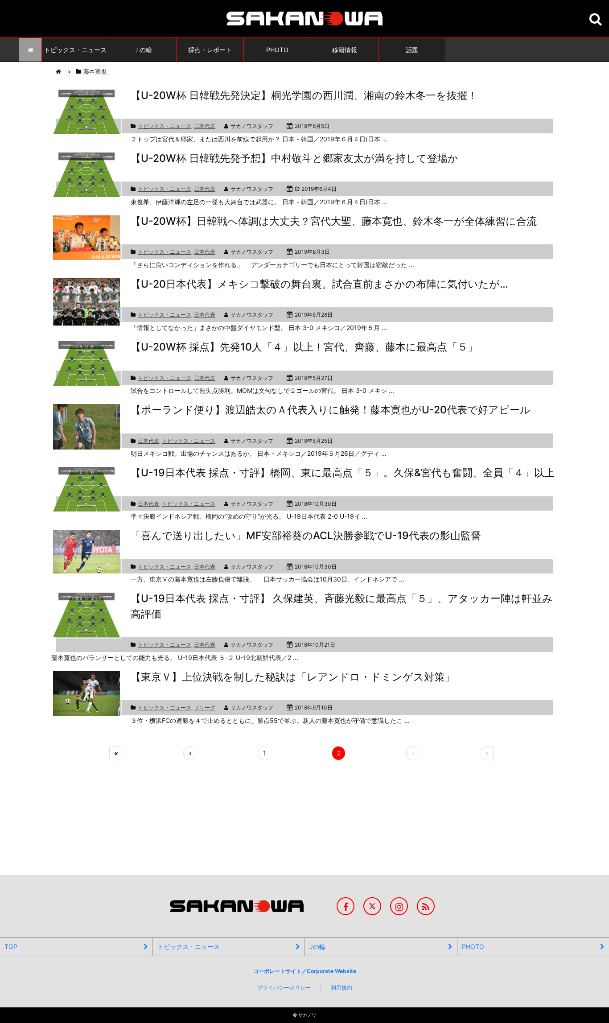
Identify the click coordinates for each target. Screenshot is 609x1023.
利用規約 (341, 987)
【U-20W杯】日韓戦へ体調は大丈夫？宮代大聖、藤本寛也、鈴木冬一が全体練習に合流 (334, 221)
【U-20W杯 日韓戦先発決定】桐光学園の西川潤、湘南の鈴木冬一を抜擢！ (304, 95)
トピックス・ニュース (164, 126)
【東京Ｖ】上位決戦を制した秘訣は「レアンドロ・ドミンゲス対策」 (293, 677)
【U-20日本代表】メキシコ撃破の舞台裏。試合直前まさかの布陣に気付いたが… (319, 284)
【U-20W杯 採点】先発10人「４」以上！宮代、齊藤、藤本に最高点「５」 (304, 347)
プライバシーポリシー (284, 987)
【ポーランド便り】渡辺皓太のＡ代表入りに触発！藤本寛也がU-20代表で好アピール (331, 410)
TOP (10, 946)
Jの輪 (317, 946)
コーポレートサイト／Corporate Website (304, 971)
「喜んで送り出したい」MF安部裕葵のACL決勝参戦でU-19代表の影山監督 (306, 535)
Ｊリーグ (204, 707)
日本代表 (204, 126)
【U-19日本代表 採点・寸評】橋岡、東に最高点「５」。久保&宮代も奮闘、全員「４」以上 (343, 472)
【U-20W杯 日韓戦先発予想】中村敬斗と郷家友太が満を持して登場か (294, 158)
